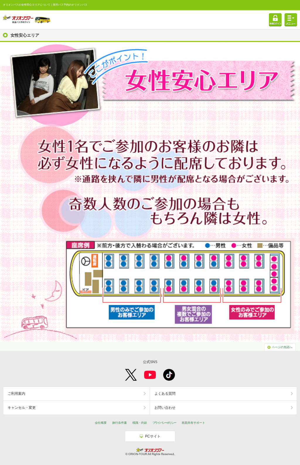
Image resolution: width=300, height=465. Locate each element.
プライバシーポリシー (164, 422)
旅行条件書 (119, 422)
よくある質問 (164, 394)
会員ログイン (275, 19)
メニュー (290, 19)
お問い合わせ (164, 408)
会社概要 (101, 422)
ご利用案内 (16, 394)
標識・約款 (139, 422)
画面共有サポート (193, 422)
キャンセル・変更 (22, 408)
